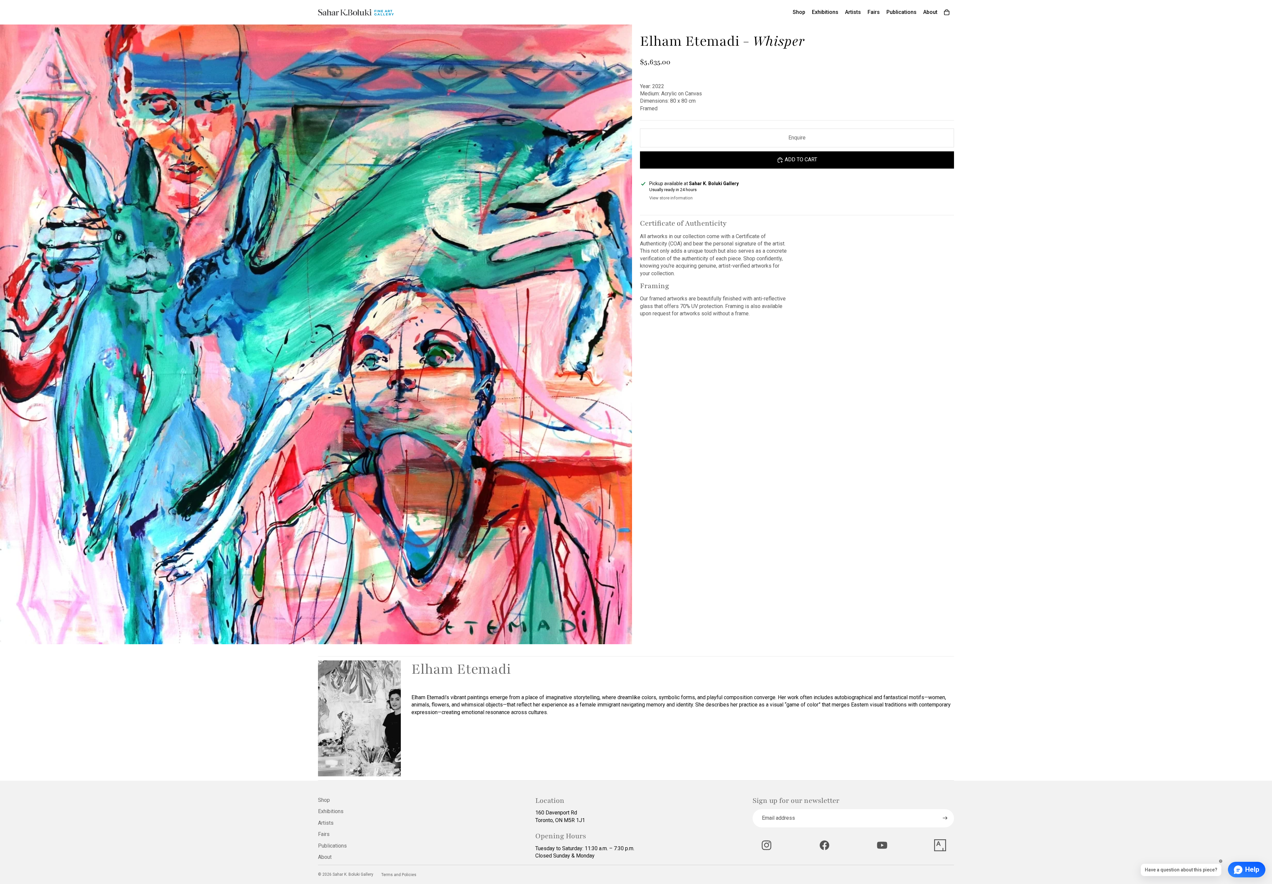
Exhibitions (331, 811)
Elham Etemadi (461, 669)
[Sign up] (945, 818)
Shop (324, 800)
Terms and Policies (398, 874)
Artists (326, 823)
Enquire (797, 137)
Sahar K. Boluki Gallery (353, 874)
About (325, 857)
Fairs (324, 834)
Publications (332, 846)
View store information (671, 197)
